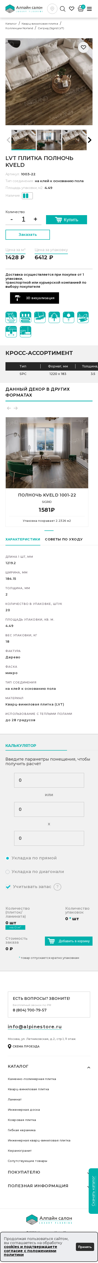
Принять (85, 1247)
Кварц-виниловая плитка (28, 1089)
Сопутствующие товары (27, 1161)
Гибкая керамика (22, 1130)
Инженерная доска (24, 1109)
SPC (23, 374)
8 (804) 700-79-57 (29, 1010)
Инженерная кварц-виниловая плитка (39, 1140)
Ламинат (15, 1099)
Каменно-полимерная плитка (32, 1079)
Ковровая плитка (22, 1120)
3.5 (93, 374)
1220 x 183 (57, 374)
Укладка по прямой (34, 858)
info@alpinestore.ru (35, 1026)
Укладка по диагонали (38, 871)
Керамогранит (20, 1150)
